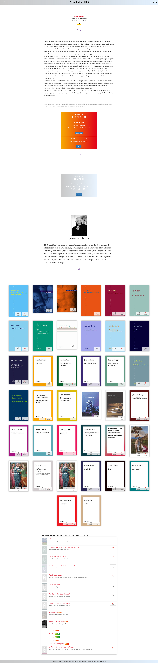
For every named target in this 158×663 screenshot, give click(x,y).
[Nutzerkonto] (151, 2)
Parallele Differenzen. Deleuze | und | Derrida (64, 547)
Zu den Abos (79, 133)
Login (79, 146)
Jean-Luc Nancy (79, 16)
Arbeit (51, 538)
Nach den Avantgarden (57, 643)
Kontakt (84, 661)
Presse (74, 661)
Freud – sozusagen (55, 575)
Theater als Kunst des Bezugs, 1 (59, 594)
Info (70, 661)
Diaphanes (79, 2)
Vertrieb (79, 661)
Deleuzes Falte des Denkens (58, 556)
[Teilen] (80, 30)
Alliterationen (53, 612)
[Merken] (77, 30)
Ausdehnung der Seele (56, 621)
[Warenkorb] (156, 2)
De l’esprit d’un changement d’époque (62, 647)
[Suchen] (4, 2)
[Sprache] (153, 2)
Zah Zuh (51, 630)
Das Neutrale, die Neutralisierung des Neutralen (65, 565)
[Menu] (2, 2)
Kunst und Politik (54, 584)
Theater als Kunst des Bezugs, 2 (59, 603)
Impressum (103, 661)
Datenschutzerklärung (93, 661)
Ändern (79, 194)
